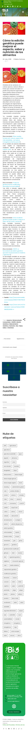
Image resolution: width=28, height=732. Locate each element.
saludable (6, 606)
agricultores (13, 445)
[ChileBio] (6, 12)
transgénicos (7, 627)
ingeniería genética (14, 557)
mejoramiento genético (10, 569)
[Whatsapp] (14, 377)
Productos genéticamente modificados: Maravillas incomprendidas (11, 184)
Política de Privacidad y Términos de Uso (14, 725)
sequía (21, 610)
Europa (17, 536)
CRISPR (13, 322)
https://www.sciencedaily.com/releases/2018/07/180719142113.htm (14, 300)
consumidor (7, 322)
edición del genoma (16, 524)
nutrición (12, 326)
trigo (15, 627)
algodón (6, 458)
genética (6, 324)
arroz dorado (7, 466)
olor (17, 326)
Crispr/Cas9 (14, 507)
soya (19, 615)
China (11, 499)
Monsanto (6, 577)
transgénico (17, 623)
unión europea (15, 631)
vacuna (12, 635)
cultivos (13, 511)
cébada (6, 516)
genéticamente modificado (11, 549)
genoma (6, 544)
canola (6, 495)
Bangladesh (7, 470)
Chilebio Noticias (19, 59)
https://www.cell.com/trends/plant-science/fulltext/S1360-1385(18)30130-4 (14, 307)
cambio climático (14, 491)
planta (5, 594)
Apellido (5, 407)
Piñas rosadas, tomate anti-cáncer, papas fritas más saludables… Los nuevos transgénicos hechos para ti (13, 139)
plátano (20, 594)
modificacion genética (10, 573)
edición (18, 322)
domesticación (8, 520)
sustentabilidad (8, 619)
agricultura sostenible (9, 454)
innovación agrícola (17, 561)
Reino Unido (15, 598)
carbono (13, 495)
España (17, 532)
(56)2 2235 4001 (8, 4)
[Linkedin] (20, 371)
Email (4, 413)
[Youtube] (8, 371)
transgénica (7, 623)
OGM (13, 582)
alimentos (14, 458)
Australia (16, 466)
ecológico (18, 520)
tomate (17, 619)
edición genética (8, 528)
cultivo (5, 511)
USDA (5, 635)
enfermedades (8, 532)
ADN (5, 445)
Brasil (20, 483)
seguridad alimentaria (10, 610)
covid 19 (21, 503)
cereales (21, 495)
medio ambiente (14, 565)
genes (20, 540)
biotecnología (17, 320)
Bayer (15, 470)
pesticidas (6, 590)
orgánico (6, 586)
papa (13, 586)
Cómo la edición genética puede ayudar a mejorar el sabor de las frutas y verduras (14, 219)
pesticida (20, 586)
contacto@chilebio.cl (13, 701)
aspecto (9, 320)
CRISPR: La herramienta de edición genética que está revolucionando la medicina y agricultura (14, 252)
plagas (21, 590)
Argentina (6, 462)
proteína (6, 598)
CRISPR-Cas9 (7, 149)
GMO (13, 553)
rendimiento (7, 602)
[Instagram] (20, 365)
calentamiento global (18, 487)
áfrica (19, 635)
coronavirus (13, 503)
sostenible (12, 615)
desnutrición (15, 516)
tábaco (6, 631)
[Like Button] (6, 61)
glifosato (6, 553)
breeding (6, 487)
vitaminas (10, 328)
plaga (14, 590)
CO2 (5, 503)
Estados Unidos (8, 536)
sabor (5, 328)
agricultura (7, 450)
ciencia (19, 499)
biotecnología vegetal (10, 483)
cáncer (20, 511)
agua (20, 454)
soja (5, 615)
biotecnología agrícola (10, 478)
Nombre (5, 402)
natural (14, 577)
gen (14, 540)
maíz (5, 565)
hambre (20, 553)
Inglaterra (6, 561)
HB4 (5, 557)
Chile (5, 499)
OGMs (19, 582)
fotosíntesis (7, 540)
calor (5, 491)
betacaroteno (7, 474)
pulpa (20, 326)
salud (21, 602)
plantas (13, 594)
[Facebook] (8, 365)
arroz (14, 462)
